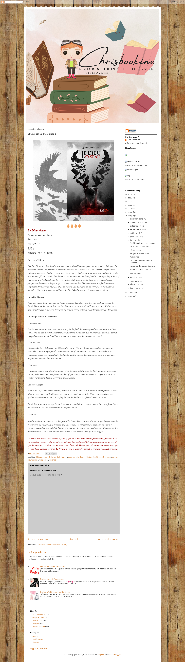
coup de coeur (38, 618)
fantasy (80, 457)
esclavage (72, 457)
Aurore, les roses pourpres (141, 269)
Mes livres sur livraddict (135, 180)
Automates (134, 257)
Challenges (36, 642)
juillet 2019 (135, 237)
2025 (130, 194)
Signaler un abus (39, 649)
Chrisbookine (134, 140)
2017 (130, 296)
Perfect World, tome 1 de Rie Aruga (55, 592)
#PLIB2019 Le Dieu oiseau (140, 247)
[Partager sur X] (51, 453)
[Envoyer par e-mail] (46, 453)
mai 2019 (134, 274)
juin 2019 (134, 240)
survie (114, 457)
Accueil (73, 539)
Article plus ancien (109, 539)
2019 (130, 216)
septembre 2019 (137, 230)
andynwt (100, 655)
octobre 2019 (136, 226)
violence (52, 460)
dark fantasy (62, 457)
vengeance (43, 460)
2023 (130, 202)
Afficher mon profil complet (136, 143)
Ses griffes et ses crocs (139, 254)
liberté (95, 457)
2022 (130, 205)
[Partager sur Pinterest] (56, 453)
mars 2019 (134, 281)
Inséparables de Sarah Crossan (53, 579)
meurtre (102, 457)
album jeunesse (38, 615)
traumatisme (33, 460)
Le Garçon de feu (37, 552)
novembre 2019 (137, 223)
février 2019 (135, 285)
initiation (88, 457)
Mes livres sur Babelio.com (136, 166)
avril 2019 (134, 278)
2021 (130, 209)
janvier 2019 (135, 288)
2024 (130, 198)
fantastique (37, 620)
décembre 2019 (137, 219)
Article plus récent (38, 539)
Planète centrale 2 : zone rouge (142, 243)
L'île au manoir (136, 250)
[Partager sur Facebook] (53, 453)
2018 (130, 293)
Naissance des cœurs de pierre (142, 266)
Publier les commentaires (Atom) (53, 545)
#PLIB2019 (39, 457)
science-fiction (38, 626)
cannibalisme (50, 457)
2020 (130, 212)
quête (108, 457)
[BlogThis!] (49, 453)
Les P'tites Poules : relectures (52, 567)
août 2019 (134, 233)
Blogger (117, 655)
